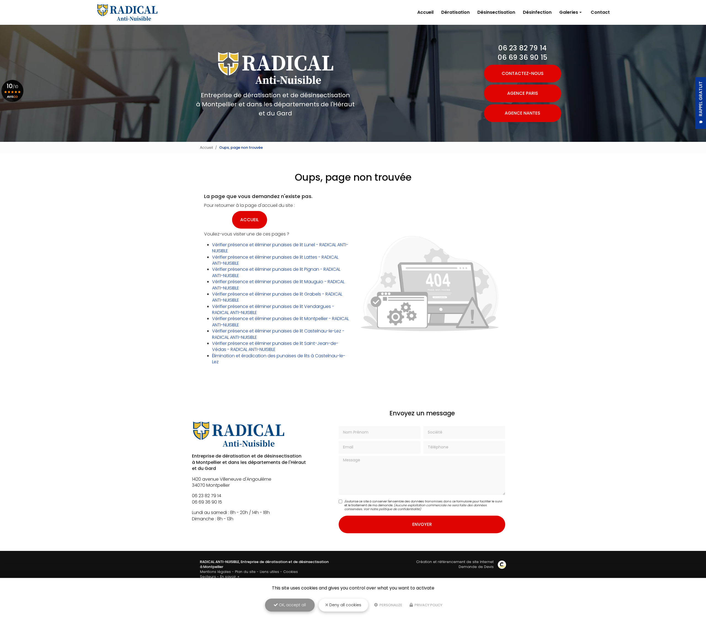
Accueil (425, 12)
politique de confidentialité (399, 509)
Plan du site (245, 571)
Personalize (390, 605)
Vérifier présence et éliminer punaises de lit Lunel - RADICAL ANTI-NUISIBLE (280, 248)
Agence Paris (522, 93)
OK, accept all (292, 605)
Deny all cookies (344, 605)
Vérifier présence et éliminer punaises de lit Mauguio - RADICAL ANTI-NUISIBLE (278, 284)
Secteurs (208, 576)
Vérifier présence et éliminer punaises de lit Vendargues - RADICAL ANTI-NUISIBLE (273, 309)
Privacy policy (428, 605)
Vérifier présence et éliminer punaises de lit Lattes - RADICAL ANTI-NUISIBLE (275, 260)
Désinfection (537, 12)
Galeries (568, 12)
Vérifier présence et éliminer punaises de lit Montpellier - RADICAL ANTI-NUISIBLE (280, 321)
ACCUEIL (249, 220)
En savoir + (230, 576)
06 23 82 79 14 (522, 48)
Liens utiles (269, 571)
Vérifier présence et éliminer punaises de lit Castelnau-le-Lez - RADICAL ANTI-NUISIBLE (278, 334)
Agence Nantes (522, 113)
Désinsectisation (496, 12)
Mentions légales (215, 571)
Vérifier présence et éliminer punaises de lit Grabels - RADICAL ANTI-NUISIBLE (277, 297)
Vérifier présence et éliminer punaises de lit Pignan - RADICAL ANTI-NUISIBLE (276, 272)
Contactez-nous (523, 73)
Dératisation (455, 12)
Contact (600, 12)
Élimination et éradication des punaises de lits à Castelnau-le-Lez (278, 359)
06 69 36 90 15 (522, 57)
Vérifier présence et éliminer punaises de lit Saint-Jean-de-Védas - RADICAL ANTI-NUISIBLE (275, 346)
